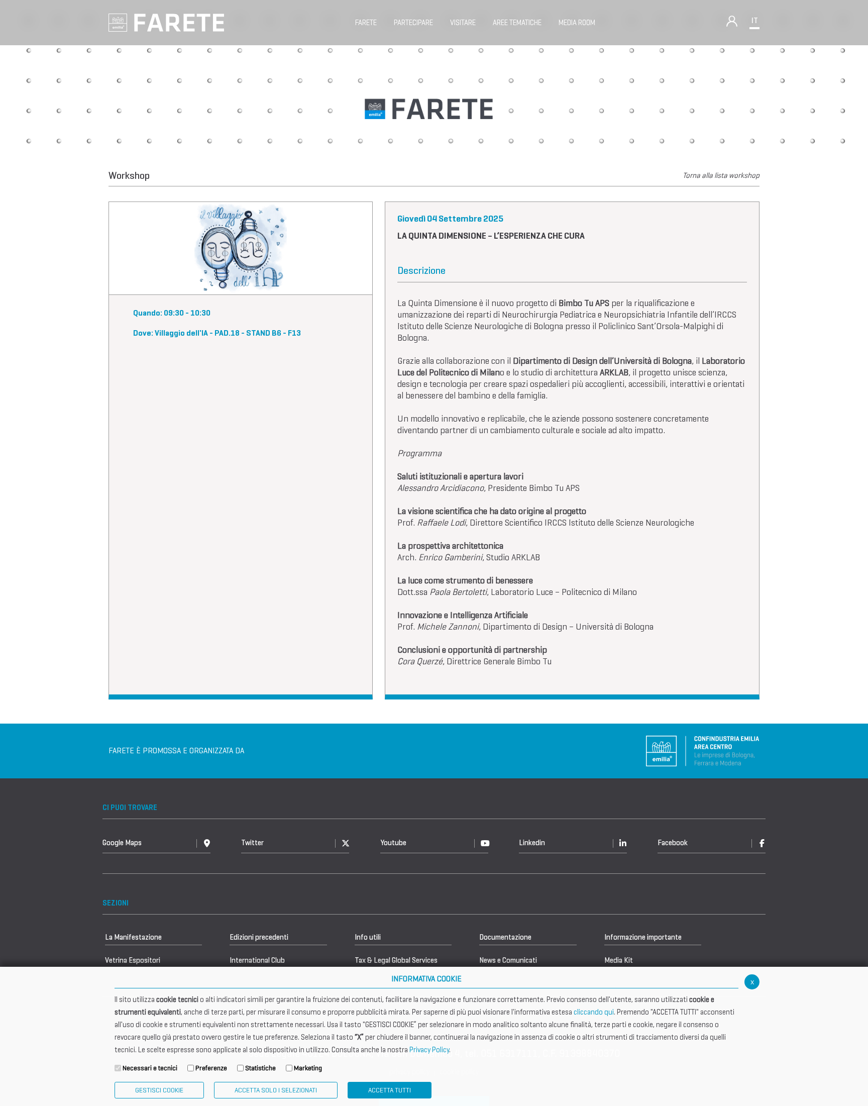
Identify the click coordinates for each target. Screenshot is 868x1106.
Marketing (308, 1068)
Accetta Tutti (389, 1090)
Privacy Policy (429, 1049)
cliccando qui (594, 1012)
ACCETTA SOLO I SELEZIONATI (276, 1090)
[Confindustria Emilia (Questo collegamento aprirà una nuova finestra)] (702, 750)
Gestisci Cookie (159, 1090)
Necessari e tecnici (150, 1068)
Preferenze (211, 1068)
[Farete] (166, 22)
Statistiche (260, 1068)
